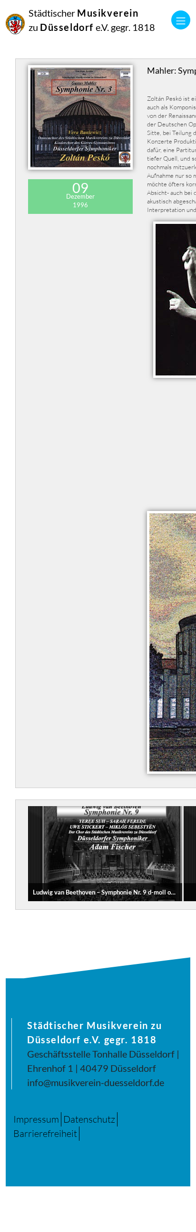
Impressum (36, 1119)
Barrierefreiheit (45, 1133)
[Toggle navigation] (180, 19)
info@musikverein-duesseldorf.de (95, 1082)
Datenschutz (89, 1119)
